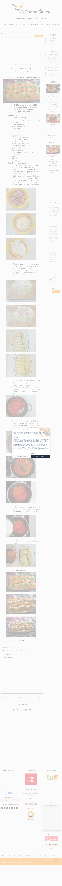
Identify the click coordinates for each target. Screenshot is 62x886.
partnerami (19, 432)
